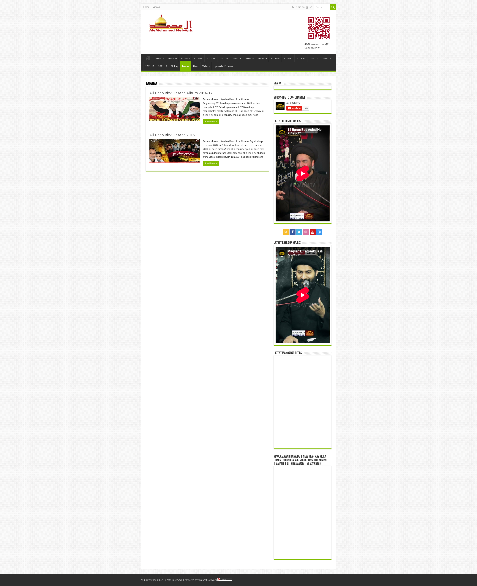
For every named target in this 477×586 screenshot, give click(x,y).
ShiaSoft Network (207, 580)
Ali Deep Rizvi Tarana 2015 (172, 135)
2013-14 (326, 58)
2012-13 (149, 66)
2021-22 (223, 58)
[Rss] (292, 7)
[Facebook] (296, 7)
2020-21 (236, 58)
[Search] (333, 7)
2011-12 (162, 66)
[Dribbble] (303, 7)
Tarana (185, 66)
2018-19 (262, 58)
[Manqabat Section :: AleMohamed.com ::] (172, 22)
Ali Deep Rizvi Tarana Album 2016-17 (180, 93)
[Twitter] (299, 7)
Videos (156, 7)
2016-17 (288, 58)
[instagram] (310, 7)
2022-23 (210, 58)
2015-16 (300, 58)
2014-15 (313, 58)
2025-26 (172, 58)
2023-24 (198, 58)
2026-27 (159, 58)
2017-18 (275, 58)
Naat (195, 66)
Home (146, 7)
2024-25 (185, 58)
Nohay (174, 66)
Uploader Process (223, 66)
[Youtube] (307, 7)
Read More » (211, 121)
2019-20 (249, 58)
